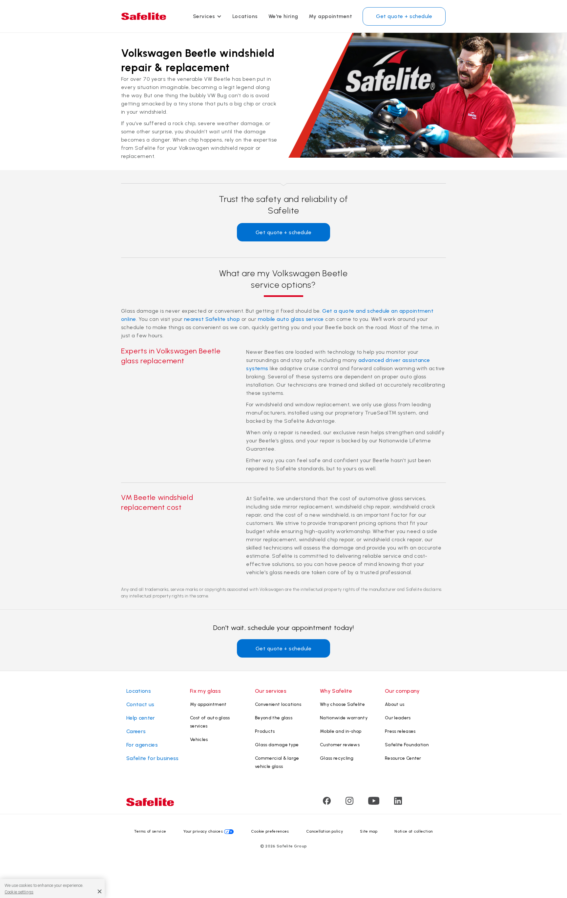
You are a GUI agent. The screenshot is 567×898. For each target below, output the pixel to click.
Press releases (400, 731)
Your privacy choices (203, 831)
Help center (140, 718)
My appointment (330, 16)
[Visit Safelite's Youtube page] (373, 803)
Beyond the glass (273, 718)
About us (395, 704)
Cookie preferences (270, 831)
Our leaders (398, 718)
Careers (136, 731)
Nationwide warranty (344, 718)
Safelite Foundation (407, 745)
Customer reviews (340, 745)
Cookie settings (19, 891)
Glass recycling (337, 758)
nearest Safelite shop (212, 319)
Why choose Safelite (342, 704)
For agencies (142, 745)
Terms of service (150, 831)
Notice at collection (413, 831)
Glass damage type (277, 745)
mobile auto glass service (291, 319)
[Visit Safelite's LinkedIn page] (398, 803)
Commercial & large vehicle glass (277, 762)
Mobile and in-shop (341, 731)
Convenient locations (278, 704)
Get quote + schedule (404, 16)
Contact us (140, 704)
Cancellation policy (324, 831)
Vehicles (199, 739)
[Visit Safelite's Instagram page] (349, 803)
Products (265, 731)
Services (204, 16)
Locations (245, 16)
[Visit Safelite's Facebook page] (327, 803)
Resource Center (403, 758)
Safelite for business (152, 758)
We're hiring (283, 16)
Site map (368, 831)
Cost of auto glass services (210, 722)
